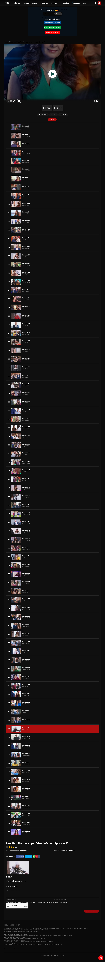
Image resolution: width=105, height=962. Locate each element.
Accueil (27, 3)
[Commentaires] (19, 101)
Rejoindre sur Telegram (53, 22)
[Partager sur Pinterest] (36, 856)
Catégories (43, 3)
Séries (34, 3)
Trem (11, 949)
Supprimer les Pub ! (53, 32)
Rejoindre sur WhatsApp (53, 27)
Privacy (6, 949)
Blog (84, 3)
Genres (54, 3)
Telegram (76, 3)
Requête (65, 3)
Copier (58, 13)
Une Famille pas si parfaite (66, 850)
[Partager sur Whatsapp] (34, 856)
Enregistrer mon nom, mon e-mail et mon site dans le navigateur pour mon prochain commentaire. (37, 902)
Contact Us (17, 949)
